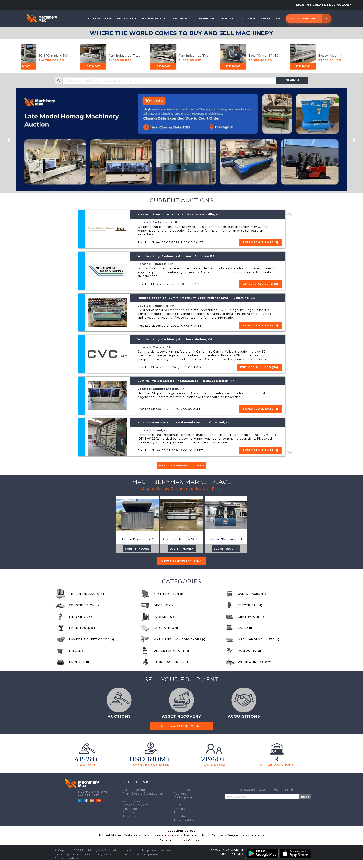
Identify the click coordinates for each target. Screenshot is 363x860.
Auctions (125, 18)
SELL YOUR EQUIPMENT (181, 726)
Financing (181, 18)
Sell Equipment (134, 790)
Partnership (131, 801)
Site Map (180, 816)
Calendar (205, 18)
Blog (177, 812)
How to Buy (131, 797)
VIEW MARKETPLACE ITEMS (181, 560)
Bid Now (62, 66)
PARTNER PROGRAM (237, 18)
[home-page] (41, 18)
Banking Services (135, 805)
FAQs (178, 805)
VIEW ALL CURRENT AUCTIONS (181, 465)
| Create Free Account (332, 5)
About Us (269, 18)
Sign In (302, 5)
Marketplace (154, 18)
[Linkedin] (80, 800)
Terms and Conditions (190, 820)
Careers (179, 808)
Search (292, 80)
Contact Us (131, 812)
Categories (98, 18)
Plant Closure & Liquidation (143, 793)
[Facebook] (86, 800)
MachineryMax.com (92, 791)
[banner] (181, 139)
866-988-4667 (88, 795)
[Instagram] (92, 800)
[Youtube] (99, 800)
